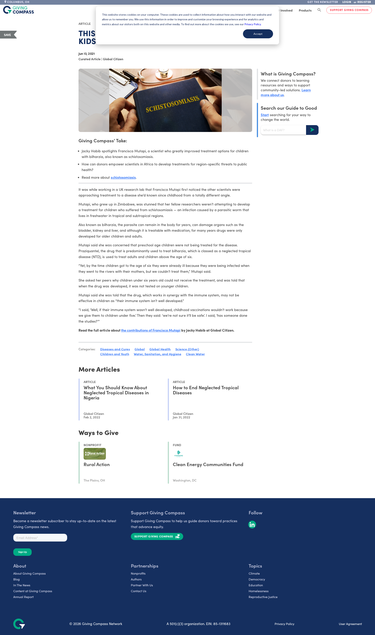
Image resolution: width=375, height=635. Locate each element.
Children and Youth (114, 354)
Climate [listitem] (254, 573)
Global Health (160, 349)
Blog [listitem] (16, 579)
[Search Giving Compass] (319, 10)
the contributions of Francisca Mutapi (151, 330)
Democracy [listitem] (257, 579)
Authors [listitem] (136, 579)
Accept (258, 33)
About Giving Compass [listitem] (29, 573)
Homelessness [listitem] (259, 591)
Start (265, 114)
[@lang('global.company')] (18, 10)
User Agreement (350, 624)
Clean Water (195, 354)
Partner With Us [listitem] (142, 585)
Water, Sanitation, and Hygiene (157, 354)
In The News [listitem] (21, 585)
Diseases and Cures (115, 349)
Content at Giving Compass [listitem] (32, 591)
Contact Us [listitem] (138, 591)
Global (140, 349)
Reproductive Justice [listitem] (263, 597)
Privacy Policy (284, 624)
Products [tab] (305, 10)
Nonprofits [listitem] (138, 573)
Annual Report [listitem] (23, 597)
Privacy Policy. (252, 24)
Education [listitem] (256, 585)
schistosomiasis (123, 177)
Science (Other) (187, 349)
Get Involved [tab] (283, 10)
